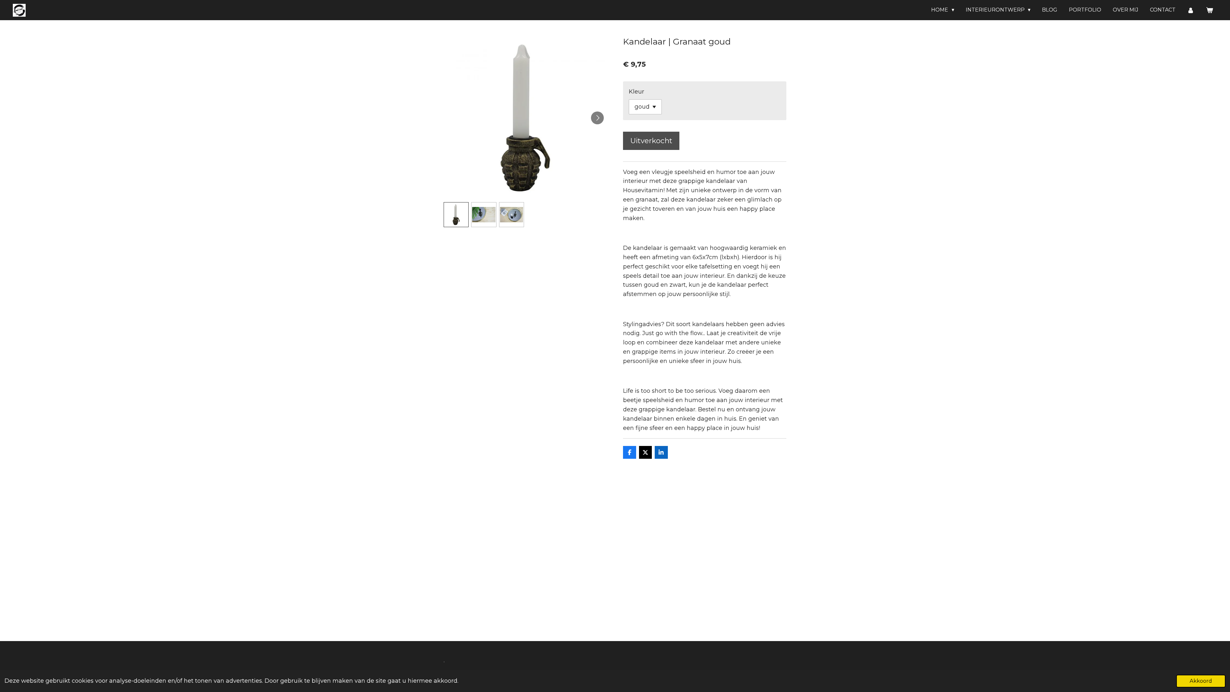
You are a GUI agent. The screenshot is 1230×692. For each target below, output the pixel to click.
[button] (456, 214)
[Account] (1190, 10)
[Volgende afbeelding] (597, 117)
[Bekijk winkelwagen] (1209, 10)
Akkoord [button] (1201, 681)
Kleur (636, 91)
